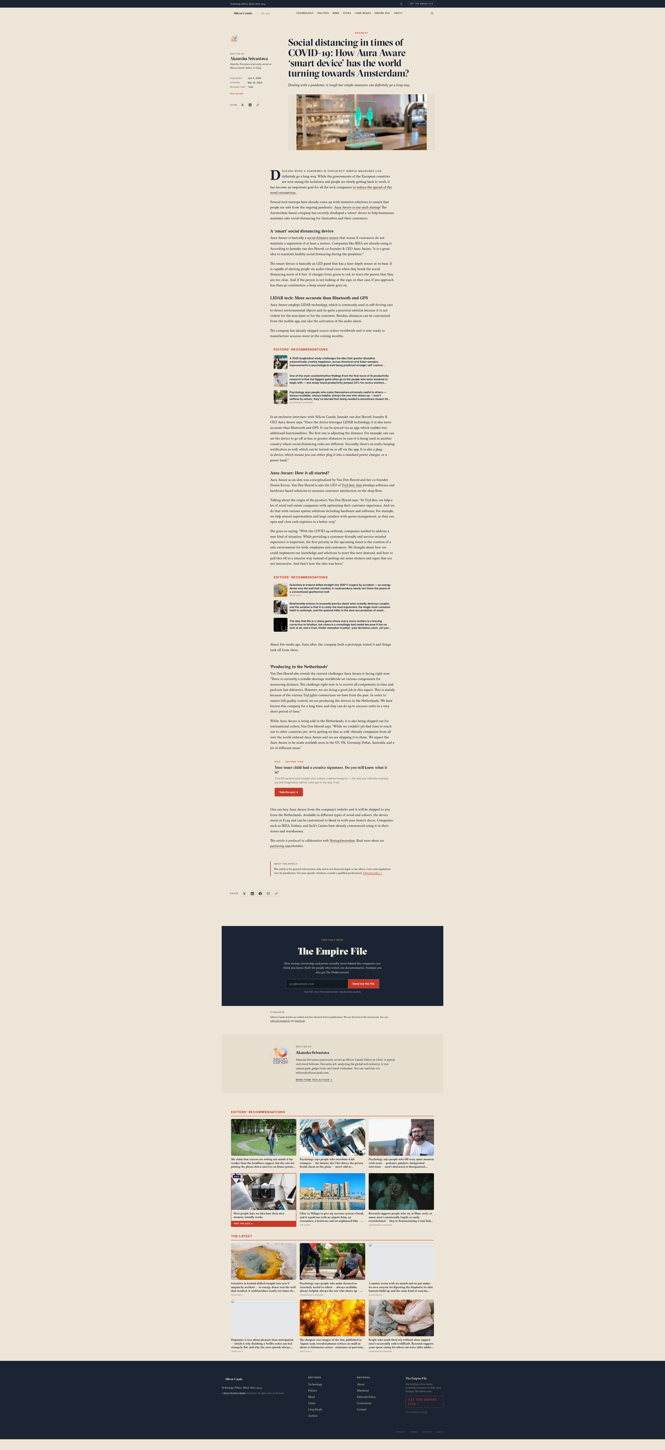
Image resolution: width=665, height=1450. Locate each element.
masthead (300, 1020)
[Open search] (432, 13)
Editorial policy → (372, 873)
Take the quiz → (288, 792)
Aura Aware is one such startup (357, 207)
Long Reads (363, 13)
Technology (305, 13)
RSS (425, 1412)
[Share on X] (242, 105)
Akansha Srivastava (249, 58)
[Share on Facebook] (260, 893)
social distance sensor (323, 238)
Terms (414, 1432)
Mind (336, 13)
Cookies (427, 1432)
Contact (362, 1409)
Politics (323, 13)
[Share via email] (268, 893)
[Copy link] (257, 105)
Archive (313, 1415)
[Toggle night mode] (401, 4)
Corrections (364, 1403)
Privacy (401, 1432)
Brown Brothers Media (235, 1393)
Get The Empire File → (422, 1402)
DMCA (439, 1432)
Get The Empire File (421, 4)
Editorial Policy (366, 1397)
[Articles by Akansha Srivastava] (237, 41)
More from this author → (314, 1079)
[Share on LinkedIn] (250, 105)
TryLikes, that (352, 485)
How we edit (236, 93)
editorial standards (280, 1020)
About (398, 13)
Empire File (382, 13)
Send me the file (363, 983)
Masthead (363, 1390)
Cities (347, 13)
